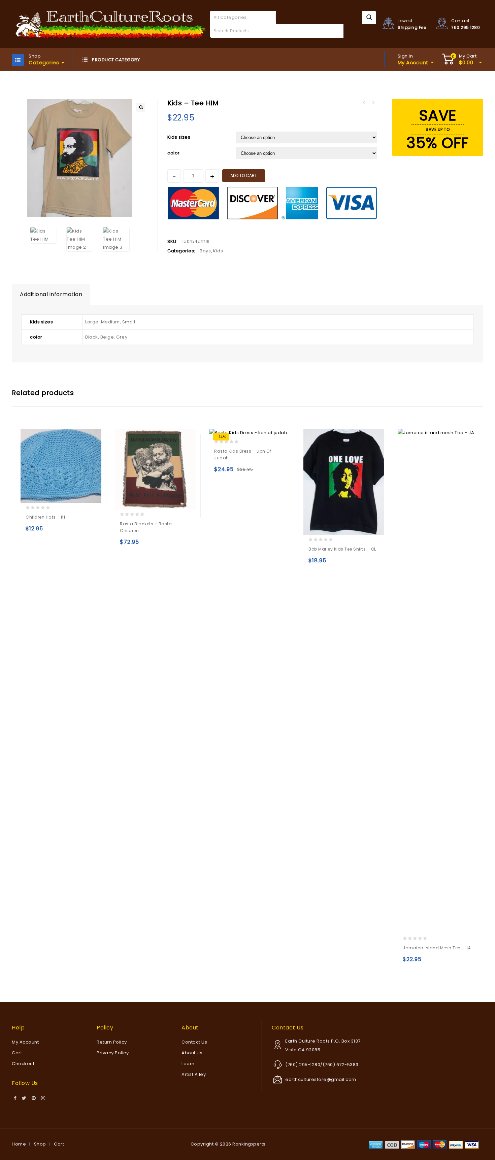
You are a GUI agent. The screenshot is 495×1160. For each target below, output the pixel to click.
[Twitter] (24, 1098)
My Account (25, 1042)
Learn (188, 1063)
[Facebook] (15, 1098)
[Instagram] (43, 1098)
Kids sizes (178, 137)
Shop (40, 1144)
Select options (32, 531)
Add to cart (243, 175)
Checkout (23, 1063)
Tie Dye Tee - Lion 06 (364, 102)
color (173, 153)
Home (19, 1144)
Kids (218, 251)
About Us (192, 1053)
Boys (205, 251)
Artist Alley (194, 1074)
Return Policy (112, 1042)
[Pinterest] (34, 1098)
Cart (17, 1053)
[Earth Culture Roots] (111, 24)
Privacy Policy (113, 1053)
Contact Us (194, 1042)
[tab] (51, 294)
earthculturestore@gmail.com (320, 1079)
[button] (140, 107)
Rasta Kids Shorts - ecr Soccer (372, 102)
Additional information (51, 294)
